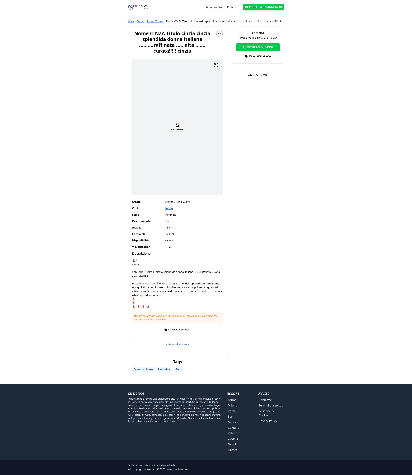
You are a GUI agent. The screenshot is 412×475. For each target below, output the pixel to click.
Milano (232, 405)
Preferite (232, 7)
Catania (233, 439)
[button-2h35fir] (219, 34)
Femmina (164, 369)
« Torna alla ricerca (177, 344)
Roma (232, 411)
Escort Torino (155, 21)
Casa (131, 21)
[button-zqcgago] (216, 65)
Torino (169, 208)
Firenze (233, 450)
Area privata (214, 7)
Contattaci (265, 400)
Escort (140, 21)
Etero (178, 369)
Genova (233, 422)
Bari (230, 416)
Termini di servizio (271, 405)
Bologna (233, 427)
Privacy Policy (268, 421)
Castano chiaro (143, 369)
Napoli (232, 444)
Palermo (233, 433)
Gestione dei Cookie (267, 413)
